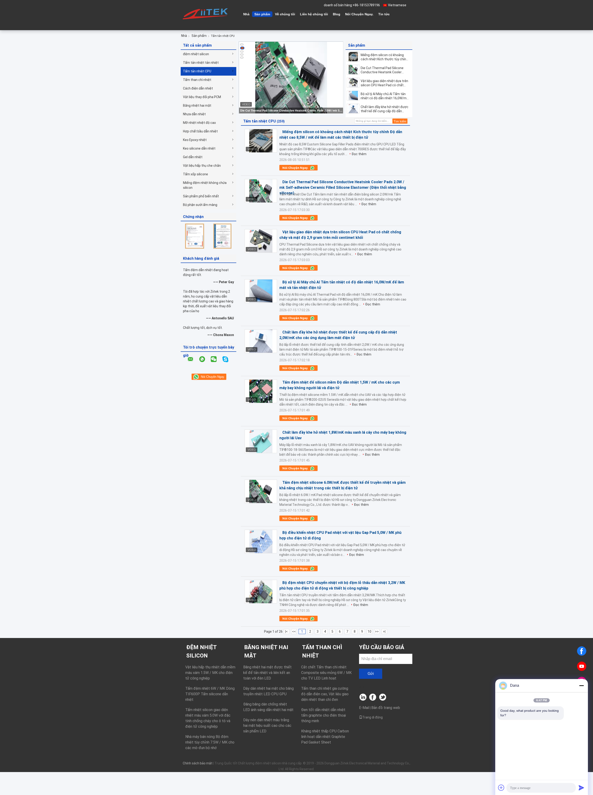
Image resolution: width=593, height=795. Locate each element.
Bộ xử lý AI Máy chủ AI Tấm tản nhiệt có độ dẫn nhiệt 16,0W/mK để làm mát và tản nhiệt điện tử (384, 96)
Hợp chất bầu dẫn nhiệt (200, 131)
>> (377, 631)
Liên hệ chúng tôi (314, 14)
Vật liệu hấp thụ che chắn (202, 165)
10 (369, 631)
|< (286, 631)
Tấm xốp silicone (195, 174)
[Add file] (501, 787)
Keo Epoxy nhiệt (195, 140)
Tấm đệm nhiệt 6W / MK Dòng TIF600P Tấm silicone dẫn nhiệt (210, 694)
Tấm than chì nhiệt (197, 80)
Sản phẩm (262, 14)
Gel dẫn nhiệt (192, 157)
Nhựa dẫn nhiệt (194, 114)
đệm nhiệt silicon (196, 54)
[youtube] (581, 666)
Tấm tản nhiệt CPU (197, 71)
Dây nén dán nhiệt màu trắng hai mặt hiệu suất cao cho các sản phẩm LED (267, 725)
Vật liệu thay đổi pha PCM (202, 97)
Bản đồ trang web (385, 707)
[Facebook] (581, 651)
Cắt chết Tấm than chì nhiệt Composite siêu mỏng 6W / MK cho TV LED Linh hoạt (326, 672)
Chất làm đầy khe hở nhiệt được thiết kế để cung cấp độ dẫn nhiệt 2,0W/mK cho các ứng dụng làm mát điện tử (384, 109)
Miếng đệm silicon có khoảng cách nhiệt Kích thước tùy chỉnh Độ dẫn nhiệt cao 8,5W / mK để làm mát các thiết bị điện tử (384, 57)
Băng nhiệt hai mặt (197, 105)
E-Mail (364, 707)
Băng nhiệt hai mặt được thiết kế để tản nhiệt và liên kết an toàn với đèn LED (267, 672)
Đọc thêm (359, 154)
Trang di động (372, 717)
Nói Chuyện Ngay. (359, 14)
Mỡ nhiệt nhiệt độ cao (199, 123)
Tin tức (384, 14)
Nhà (246, 14)
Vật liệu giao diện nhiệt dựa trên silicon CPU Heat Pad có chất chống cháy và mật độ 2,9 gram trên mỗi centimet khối (384, 83)
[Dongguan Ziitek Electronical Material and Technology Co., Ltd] (206, 14)
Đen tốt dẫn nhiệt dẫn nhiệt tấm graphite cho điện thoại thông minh (323, 715)
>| (384, 631)
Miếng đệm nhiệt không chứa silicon (205, 185)
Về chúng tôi (285, 14)
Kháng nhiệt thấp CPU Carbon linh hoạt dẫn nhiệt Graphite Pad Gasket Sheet (325, 736)
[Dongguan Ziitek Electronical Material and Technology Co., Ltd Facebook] (373, 697)
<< (294, 631)
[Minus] (581, 685)
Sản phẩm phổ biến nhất (201, 196)
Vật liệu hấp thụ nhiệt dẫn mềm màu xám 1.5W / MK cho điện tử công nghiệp (210, 672)
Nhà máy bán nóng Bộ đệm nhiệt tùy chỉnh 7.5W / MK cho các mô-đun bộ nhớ (209, 742)
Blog (336, 14)
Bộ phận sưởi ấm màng (200, 205)
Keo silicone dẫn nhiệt (199, 148)
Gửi (371, 674)
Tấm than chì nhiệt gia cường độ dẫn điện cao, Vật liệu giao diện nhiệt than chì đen (325, 694)
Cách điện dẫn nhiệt (198, 88)
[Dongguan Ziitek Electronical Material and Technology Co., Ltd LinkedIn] (363, 697)
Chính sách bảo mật (197, 763)
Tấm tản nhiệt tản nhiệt (201, 62)
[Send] (581, 787)
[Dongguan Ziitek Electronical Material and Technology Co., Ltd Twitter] (383, 697)
